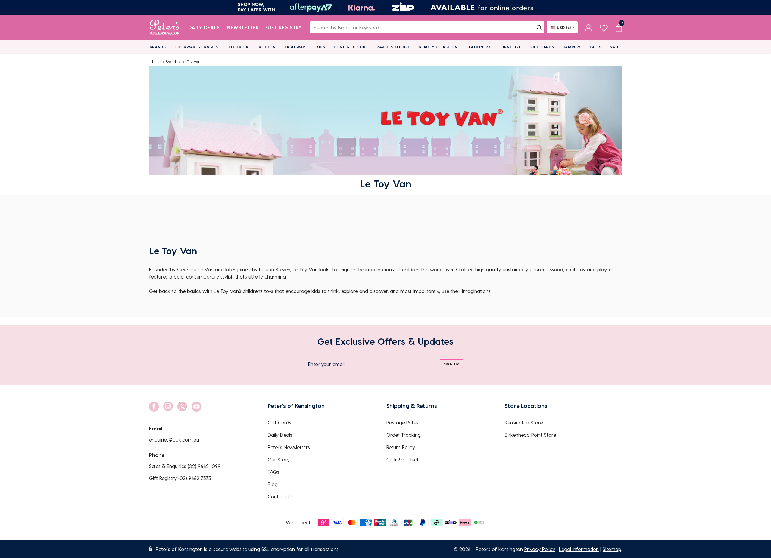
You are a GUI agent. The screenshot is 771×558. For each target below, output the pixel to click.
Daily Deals (204, 27)
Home (157, 61)
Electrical (238, 47)
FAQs (273, 472)
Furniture (510, 47)
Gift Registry (284, 27)
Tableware (295, 47)
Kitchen (267, 47)
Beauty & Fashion (438, 47)
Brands (158, 47)
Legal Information (579, 549)
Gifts (596, 47)
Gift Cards (541, 47)
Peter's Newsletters (289, 447)
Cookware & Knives (196, 47)
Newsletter (243, 27)
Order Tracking (403, 435)
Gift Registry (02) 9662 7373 (180, 478)
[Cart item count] (618, 27)
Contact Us (280, 496)
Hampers (571, 47)
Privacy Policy (539, 549)
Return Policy (400, 447)
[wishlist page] (604, 27)
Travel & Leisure (392, 47)
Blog (273, 484)
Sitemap (612, 549)
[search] (539, 27)
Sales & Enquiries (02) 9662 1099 (184, 466)
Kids (320, 47)
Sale (615, 47)
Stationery (478, 47)
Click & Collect (402, 459)
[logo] (164, 27)
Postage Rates (402, 422)
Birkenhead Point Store (530, 435)
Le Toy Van (191, 61)
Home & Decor (350, 47)
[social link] (154, 407)
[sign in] (588, 27)
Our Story (279, 459)
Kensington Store (524, 422)
